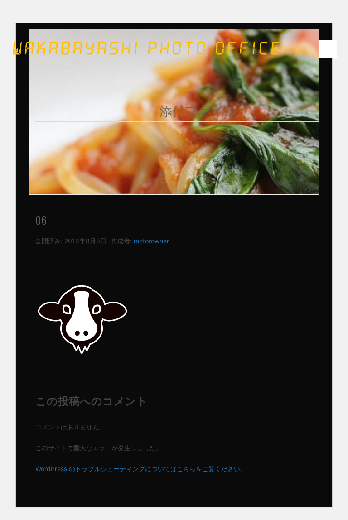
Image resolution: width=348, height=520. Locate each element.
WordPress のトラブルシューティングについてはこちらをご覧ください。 (140, 468)
